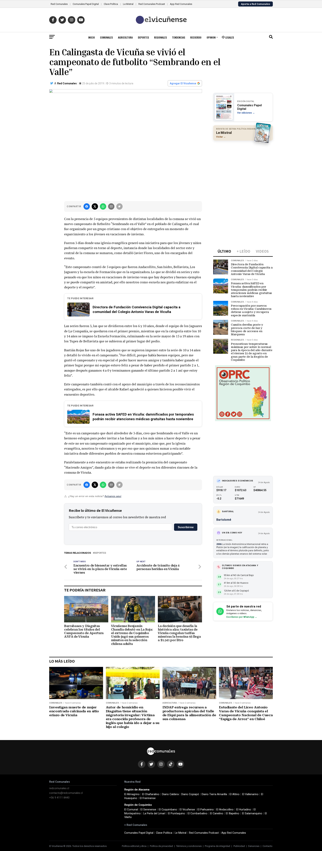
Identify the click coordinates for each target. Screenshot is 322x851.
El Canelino (216, 813)
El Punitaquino (176, 813)
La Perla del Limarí (154, 813)
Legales (229, 37)
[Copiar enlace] (119, 206)
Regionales (160, 37)
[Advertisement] (243, 167)
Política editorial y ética (134, 846)
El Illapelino (232, 813)
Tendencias (178, 37)
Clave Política (111, 4)
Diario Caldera (170, 794)
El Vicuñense (187, 809)
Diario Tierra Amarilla (214, 794)
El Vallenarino (250, 794)
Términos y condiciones (189, 846)
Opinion (211, 37)
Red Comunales (59, 4)
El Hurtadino (243, 809)
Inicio (91, 37)
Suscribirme (186, 527)
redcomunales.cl (59, 788)
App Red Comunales (181, 4)
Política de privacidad (161, 846)
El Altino (234, 794)
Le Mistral (128, 4)
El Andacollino (224, 809)
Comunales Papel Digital (86, 4)
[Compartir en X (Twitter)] (95, 206)
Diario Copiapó (190, 794)
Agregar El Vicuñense (183, 83)
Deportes (143, 37)
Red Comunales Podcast (151, 4)
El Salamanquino (252, 813)
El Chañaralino (150, 794)
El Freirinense (148, 798)
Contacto (267, 846)
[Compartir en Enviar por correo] (111, 206)
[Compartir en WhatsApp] (103, 206)
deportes (100, 553)
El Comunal (131, 809)
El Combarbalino (197, 813)
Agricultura (125, 37)
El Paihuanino (206, 809)
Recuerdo (195, 37)
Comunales (106, 37)
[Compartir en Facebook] (86, 206)
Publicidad (239, 846)
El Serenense (148, 809)
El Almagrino (132, 794)
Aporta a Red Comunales (255, 4)
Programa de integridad (217, 846)
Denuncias (253, 846)
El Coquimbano (168, 809)
